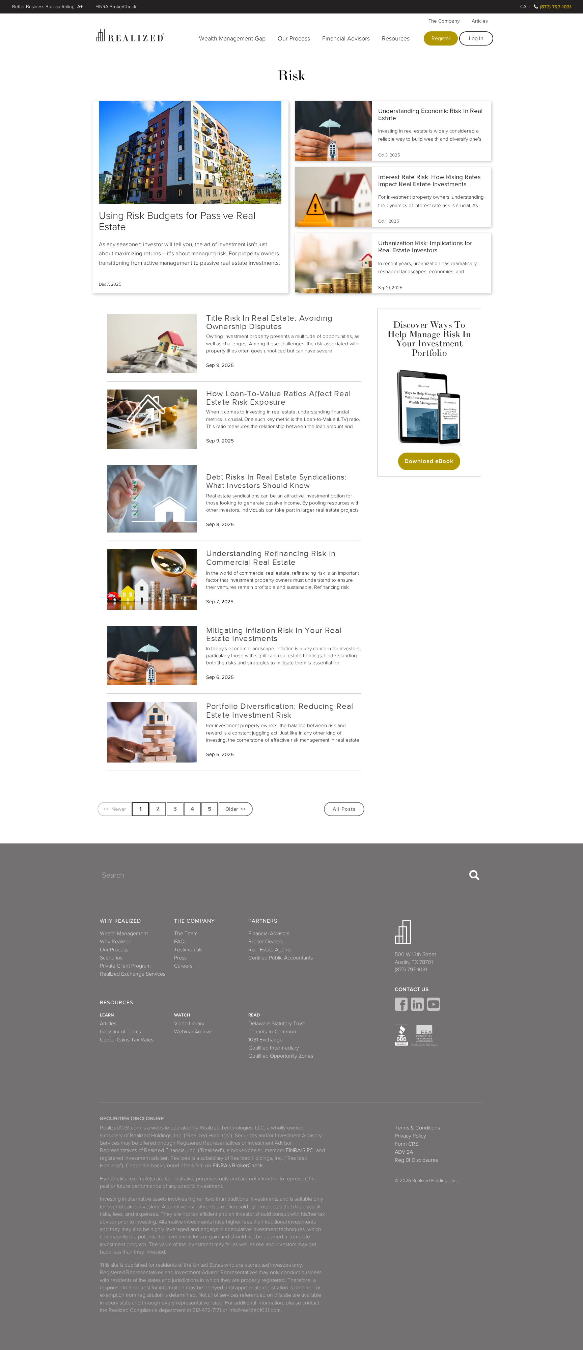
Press (180, 958)
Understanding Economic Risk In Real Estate (430, 114)
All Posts (344, 809)
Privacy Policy (410, 1136)
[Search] (474, 875)
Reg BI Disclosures (416, 1160)
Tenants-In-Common (272, 1032)
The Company (444, 21)
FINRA (293, 1150)
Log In (476, 38)
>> (243, 809)
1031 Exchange (265, 1040)
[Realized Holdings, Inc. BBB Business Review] (401, 1035)
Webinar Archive (193, 1032)
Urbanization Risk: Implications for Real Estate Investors (425, 247)
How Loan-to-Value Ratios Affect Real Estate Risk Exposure (278, 398)
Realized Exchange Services (132, 974)
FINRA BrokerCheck (115, 6)
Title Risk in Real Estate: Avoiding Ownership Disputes (269, 322)
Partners (262, 921)
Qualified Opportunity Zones (280, 1056)
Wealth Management (124, 933)
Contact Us (412, 989)
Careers (183, 966)
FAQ (179, 942)
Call (525, 6)
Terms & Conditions (417, 1128)
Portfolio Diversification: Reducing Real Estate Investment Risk (279, 711)
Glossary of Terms (120, 1032)
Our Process (294, 38)
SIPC (307, 1150)
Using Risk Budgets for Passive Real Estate (177, 221)
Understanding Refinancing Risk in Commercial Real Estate (271, 558)
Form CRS (406, 1144)
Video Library (189, 1024)
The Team (186, 933)
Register (441, 38)
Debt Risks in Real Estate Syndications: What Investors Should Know (276, 481)
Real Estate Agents (269, 950)
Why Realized (120, 921)
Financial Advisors (346, 38)
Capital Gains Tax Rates (127, 1040)
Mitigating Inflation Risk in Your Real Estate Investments (274, 634)
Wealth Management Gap (232, 38)
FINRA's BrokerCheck (238, 1165)
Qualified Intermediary (273, 1048)
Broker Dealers (265, 942)
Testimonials (188, 950)
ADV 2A (404, 1152)
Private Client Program (125, 966)
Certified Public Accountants (280, 958)
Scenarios (111, 958)
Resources (396, 38)
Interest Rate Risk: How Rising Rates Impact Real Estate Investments (429, 181)
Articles (480, 21)
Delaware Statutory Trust (276, 1024)
